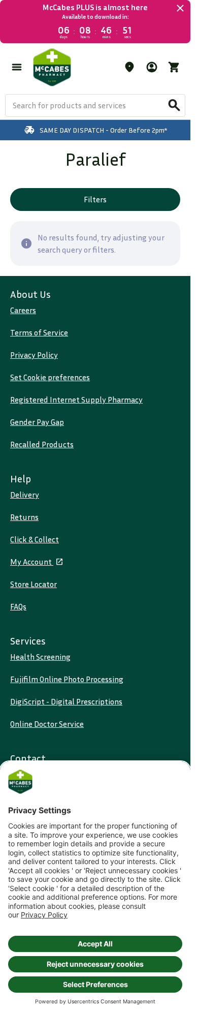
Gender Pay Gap (37, 422)
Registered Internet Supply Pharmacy (76, 399)
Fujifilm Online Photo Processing (66, 679)
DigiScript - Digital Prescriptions (66, 701)
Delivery (24, 494)
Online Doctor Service (47, 724)
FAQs (18, 606)
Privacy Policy (34, 355)
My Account (31, 562)
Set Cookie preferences (50, 377)
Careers (23, 310)
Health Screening (40, 657)
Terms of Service (39, 332)
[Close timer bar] (180, 8)
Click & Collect (34, 539)
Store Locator (33, 584)
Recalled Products (42, 444)
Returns (24, 517)
